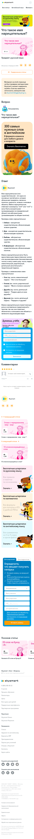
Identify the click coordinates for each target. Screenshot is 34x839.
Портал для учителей (8, 742)
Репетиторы (5, 695)
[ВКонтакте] (3, 764)
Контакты (4, 749)
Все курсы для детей (8, 702)
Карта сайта (5, 752)
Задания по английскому (10, 733)
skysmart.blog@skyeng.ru (16, 93)
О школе (4, 689)
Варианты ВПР (6, 736)
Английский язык (18, 7)
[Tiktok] (12, 772)
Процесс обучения (7, 692)
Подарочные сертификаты (10, 705)
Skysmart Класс (6, 717)
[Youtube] (7, 764)
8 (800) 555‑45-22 (6, 685)
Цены (3, 698)
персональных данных (13, 346)
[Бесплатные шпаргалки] (17, 479)
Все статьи (6, 7)
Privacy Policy (12, 828)
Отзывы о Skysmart (7, 746)
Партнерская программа (10, 708)
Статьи (3, 729)
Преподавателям (7, 739)
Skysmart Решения (7, 720)
